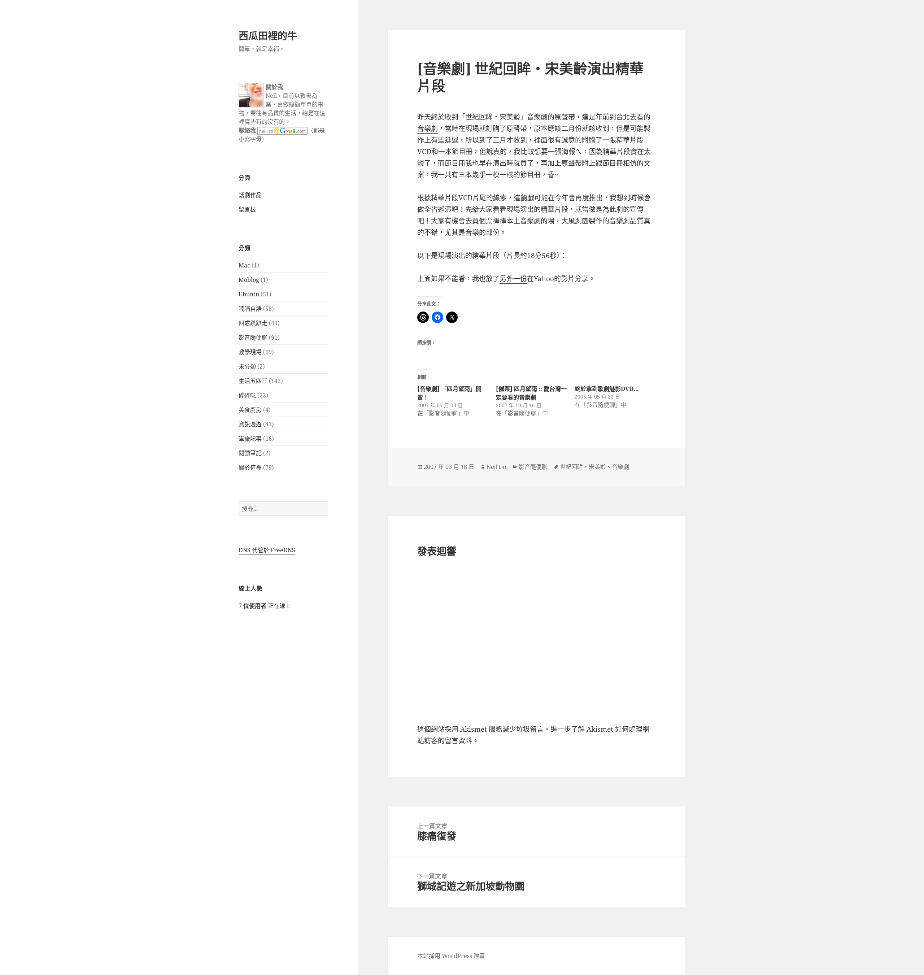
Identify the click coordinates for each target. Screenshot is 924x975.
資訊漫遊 (250, 424)
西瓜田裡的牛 (268, 35)
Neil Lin (496, 467)
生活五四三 (253, 381)
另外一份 (513, 278)
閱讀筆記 (250, 453)
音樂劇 (620, 467)
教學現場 (250, 352)
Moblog (249, 280)
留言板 (247, 209)
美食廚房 (250, 410)
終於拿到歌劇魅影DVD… (607, 389)
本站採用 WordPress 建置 (451, 956)
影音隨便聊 (253, 337)
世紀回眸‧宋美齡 (583, 467)
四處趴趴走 (253, 323)
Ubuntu (249, 294)
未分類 (247, 366)
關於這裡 (250, 467)
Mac (244, 265)
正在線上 (265, 606)
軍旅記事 (250, 439)
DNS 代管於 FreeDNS (267, 550)
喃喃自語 (250, 309)
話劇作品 (250, 195)
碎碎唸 (247, 395)
